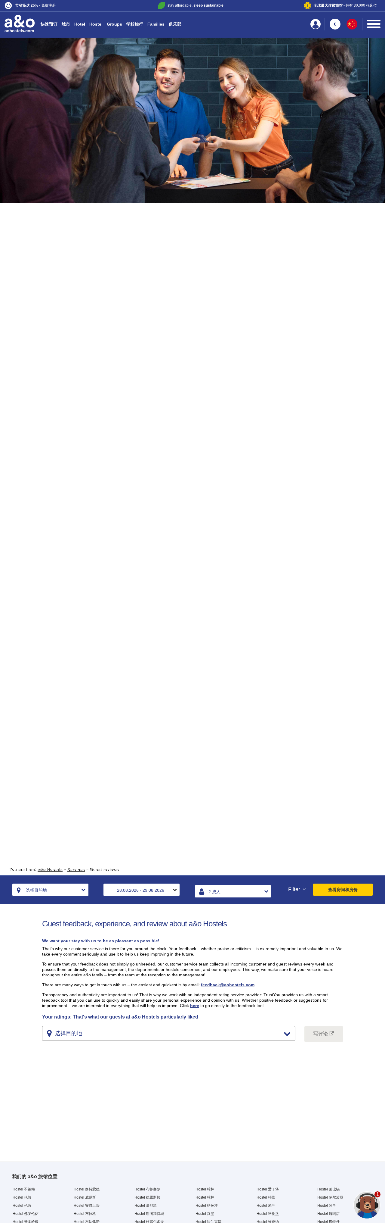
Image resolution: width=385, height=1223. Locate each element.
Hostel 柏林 (205, 1189)
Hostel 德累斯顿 (147, 1197)
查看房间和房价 (343, 889)
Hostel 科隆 (266, 1197)
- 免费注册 (35, 5)
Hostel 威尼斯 (85, 1197)
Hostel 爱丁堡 (268, 1189)
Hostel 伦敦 (22, 1197)
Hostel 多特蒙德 (87, 1189)
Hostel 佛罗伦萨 (25, 1214)
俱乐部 (175, 24)
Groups (114, 24)
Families (156, 24)
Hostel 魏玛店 (328, 1214)
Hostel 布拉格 (85, 1214)
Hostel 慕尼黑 (145, 1205)
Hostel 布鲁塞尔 (147, 1189)
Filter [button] (295, 889)
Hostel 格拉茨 (207, 1205)
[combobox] (50, 889)
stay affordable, (195, 5)
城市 (66, 24)
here (194, 1005)
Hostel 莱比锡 (328, 1189)
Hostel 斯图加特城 (149, 1214)
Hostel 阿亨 (326, 1205)
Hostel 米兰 (266, 1205)
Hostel (96, 24)
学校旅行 (134, 24)
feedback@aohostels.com (227, 984)
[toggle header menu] (373, 24)
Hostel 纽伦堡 (268, 1214)
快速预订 (49, 24)
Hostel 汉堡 (205, 1214)
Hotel (79, 24)
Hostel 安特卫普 (87, 1205)
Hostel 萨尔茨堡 (330, 1197)
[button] (67, 5)
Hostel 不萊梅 (24, 1189)
